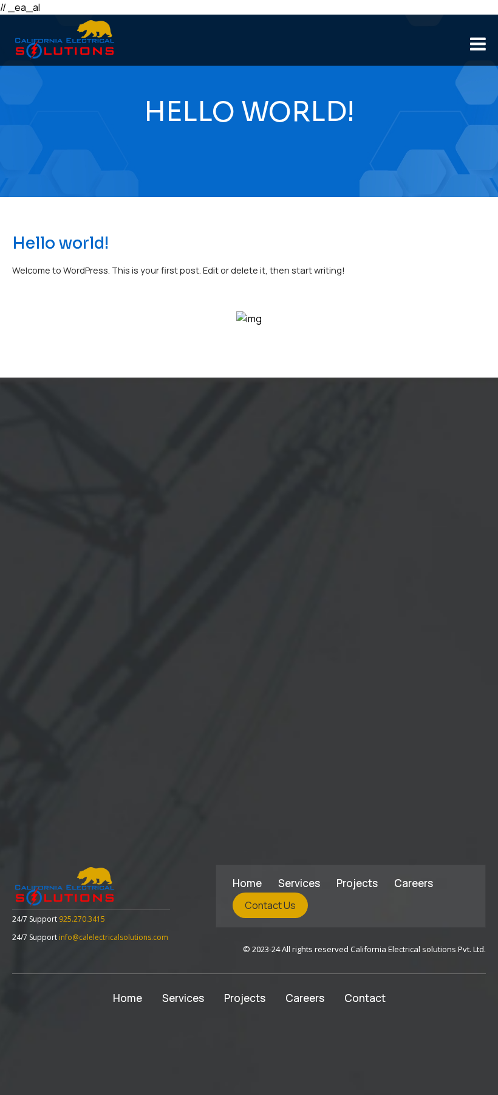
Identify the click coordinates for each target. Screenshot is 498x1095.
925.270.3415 (82, 919)
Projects (357, 883)
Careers (413, 883)
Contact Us (270, 905)
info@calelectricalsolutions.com (113, 937)
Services (299, 883)
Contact (365, 998)
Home (247, 883)
